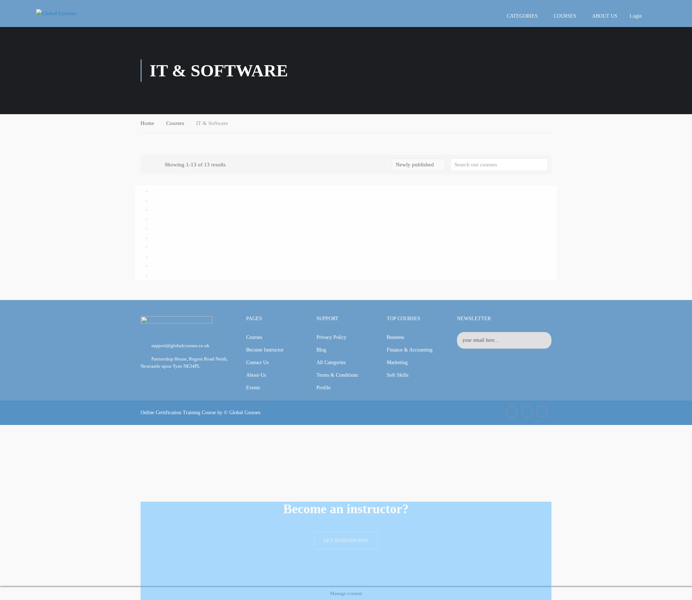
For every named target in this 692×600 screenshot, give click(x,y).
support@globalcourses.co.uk (180, 345)
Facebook (512, 411)
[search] (542, 164)
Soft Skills (397, 375)
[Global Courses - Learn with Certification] (68, 13)
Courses (565, 16)
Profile (323, 387)
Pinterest (542, 411)
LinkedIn (527, 411)
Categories (522, 16)
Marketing (397, 362)
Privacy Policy (331, 337)
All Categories (331, 362)
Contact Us (257, 362)
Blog (321, 350)
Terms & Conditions (337, 375)
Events (253, 387)
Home (147, 123)
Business (395, 337)
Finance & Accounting (409, 350)
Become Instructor (265, 350)
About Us (604, 16)
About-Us (256, 375)
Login (636, 16)
